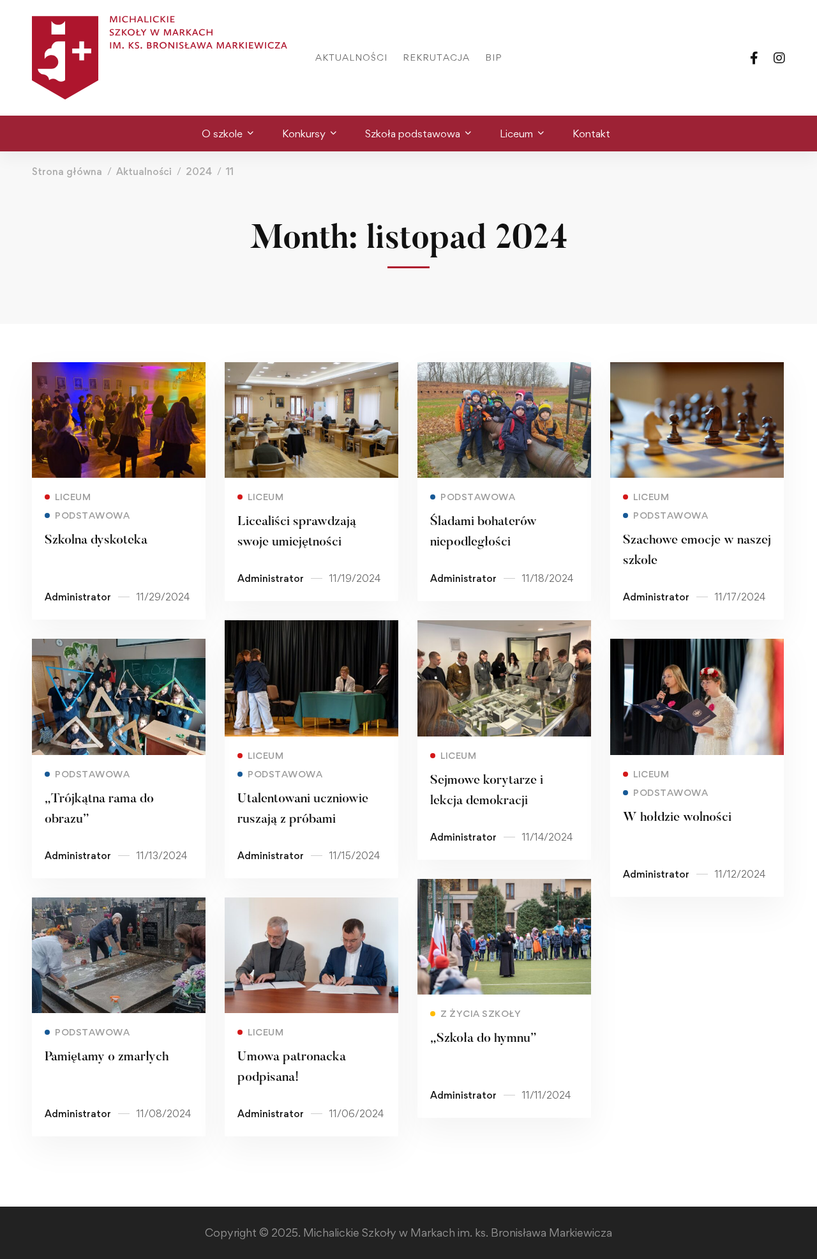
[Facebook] (754, 57)
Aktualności (144, 171)
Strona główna (67, 171)
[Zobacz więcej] (119, 371)
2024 (199, 171)
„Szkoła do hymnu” (483, 1038)
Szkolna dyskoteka (96, 540)
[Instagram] (779, 57)
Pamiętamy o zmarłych (107, 1057)
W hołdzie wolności (677, 817)
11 (230, 171)
